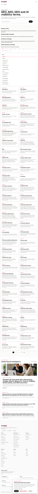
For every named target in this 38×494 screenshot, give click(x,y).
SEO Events (3, 455)
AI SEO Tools (15, 436)
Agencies (27, 439)
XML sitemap (12, 36)
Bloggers (27, 436)
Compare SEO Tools (4, 458)
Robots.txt (16, 36)
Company (14, 449)
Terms (27, 452)
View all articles (33, 361)
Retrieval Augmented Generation (6, 42)
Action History (10, 46)
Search (31, 21)
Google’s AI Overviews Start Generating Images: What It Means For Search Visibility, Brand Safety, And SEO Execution (19, 381)
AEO (3, 30)
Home (2, 4)
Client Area (2, 443)
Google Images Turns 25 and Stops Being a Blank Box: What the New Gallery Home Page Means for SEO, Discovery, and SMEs (17, 394)
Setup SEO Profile (3, 434)
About (14, 450)
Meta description (24, 36)
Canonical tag (33, 30)
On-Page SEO (5, 80)
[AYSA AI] (4, 1)
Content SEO (5, 67)
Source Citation (28, 41)
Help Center (3, 461)
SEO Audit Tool (15, 440)
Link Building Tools (16, 445)
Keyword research (30, 36)
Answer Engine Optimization (9, 41)
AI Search (2, 41)
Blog (2, 450)
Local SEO (4, 76)
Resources (2, 449)
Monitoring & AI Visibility (4, 442)
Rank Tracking (15, 442)
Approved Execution (4, 46)
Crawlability (3, 36)
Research (2, 436)
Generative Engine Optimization (20, 41)
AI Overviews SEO (16, 439)
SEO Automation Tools (16, 434)
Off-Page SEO (5, 78)
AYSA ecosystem (4, 470)
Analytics (4, 377)
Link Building (4, 74)
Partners (14, 455)
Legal (26, 449)
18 (21, 352)
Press (2, 464)
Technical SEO (23, 30)
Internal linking (28, 30)
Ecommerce (27, 437)
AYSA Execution (5, 65)
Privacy (27, 450)
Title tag (19, 36)
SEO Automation (18, 30)
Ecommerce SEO (5, 69)
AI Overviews (12, 30)
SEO (2, 30)
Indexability (7, 36)
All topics (3, 56)
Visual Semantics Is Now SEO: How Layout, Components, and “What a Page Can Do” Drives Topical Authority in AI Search (18, 404)
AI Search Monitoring (16, 437)
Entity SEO (33, 41)
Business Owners (28, 434)
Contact (14, 452)
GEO (5, 30)
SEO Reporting (15, 443)
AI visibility (8, 30)
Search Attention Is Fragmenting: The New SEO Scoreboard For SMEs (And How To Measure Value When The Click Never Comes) (18, 414)
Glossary (2, 452)
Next (24, 352)
